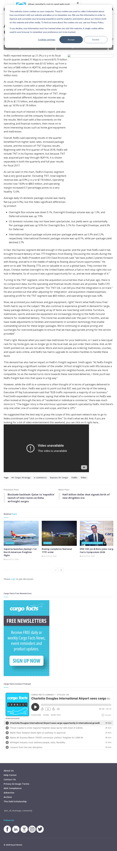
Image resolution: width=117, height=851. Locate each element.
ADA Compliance (13, 788)
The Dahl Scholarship (15, 801)
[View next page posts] (61, 570)
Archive (8, 797)
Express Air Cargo (59, 477)
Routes (10, 543)
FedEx (74, 477)
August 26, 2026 (50, 556)
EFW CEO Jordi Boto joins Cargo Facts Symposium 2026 (97, 550)
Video (84, 477)
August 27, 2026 (12, 559)
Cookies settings (46, 39)
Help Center (10, 775)
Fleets (47, 543)
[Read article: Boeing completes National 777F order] (59, 533)
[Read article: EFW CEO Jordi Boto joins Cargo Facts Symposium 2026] (97, 533)
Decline (95, 39)
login (13, 579)
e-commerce (40, 477)
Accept (71, 39)
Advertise (9, 792)
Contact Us (10, 779)
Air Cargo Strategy (20, 477)
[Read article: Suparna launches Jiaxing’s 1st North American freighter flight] (21, 533)
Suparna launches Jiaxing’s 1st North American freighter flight (20, 552)
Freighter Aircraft (92, 543)
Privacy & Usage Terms (16, 783)
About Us (9, 770)
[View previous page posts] (55, 570)
